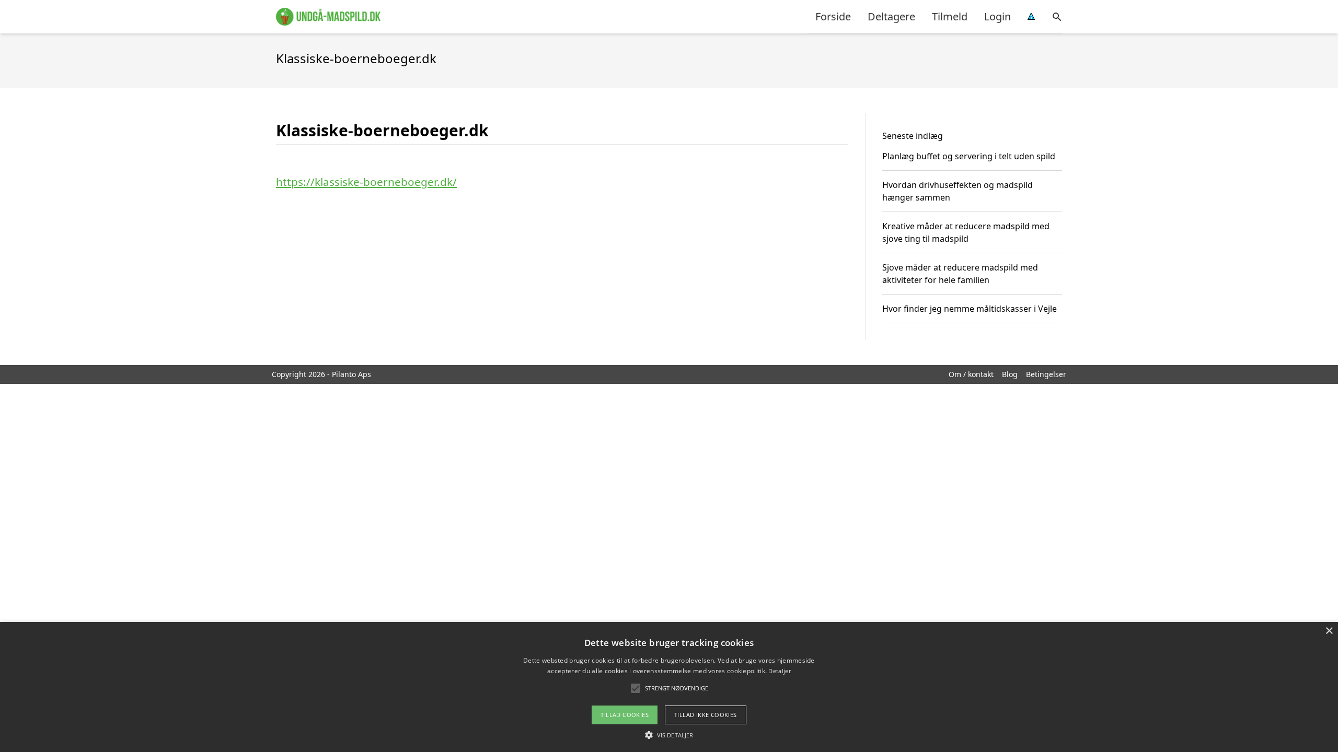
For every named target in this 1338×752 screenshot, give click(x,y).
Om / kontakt (971, 374)
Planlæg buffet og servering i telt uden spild (968, 156)
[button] (669, 735)
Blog (1010, 374)
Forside (833, 16)
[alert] (669, 687)
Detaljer (779, 671)
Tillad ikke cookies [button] (705, 715)
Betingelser (1046, 374)
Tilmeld (949, 16)
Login (997, 16)
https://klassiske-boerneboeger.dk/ (366, 181)
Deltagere (891, 16)
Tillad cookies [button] (625, 715)
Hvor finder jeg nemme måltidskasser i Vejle (969, 308)
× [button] (1329, 631)
